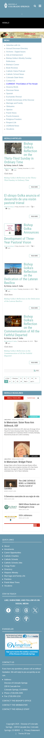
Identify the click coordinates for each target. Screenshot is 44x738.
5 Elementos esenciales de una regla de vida (21, 496)
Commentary (34, 416)
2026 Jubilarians (25, 515)
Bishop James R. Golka (10, 168)
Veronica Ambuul (9, 206)
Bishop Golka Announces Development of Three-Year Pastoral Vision (13, 230)
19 (35, 378)
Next (25, 381)
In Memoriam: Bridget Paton (18, 461)
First (8, 378)
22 (13, 381)
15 (20, 378)
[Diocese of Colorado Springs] (17, 5)
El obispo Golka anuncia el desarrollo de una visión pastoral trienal (22, 199)
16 (24, 378)
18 (32, 378)
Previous (15, 378)
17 (28, 378)
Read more (34, 187)
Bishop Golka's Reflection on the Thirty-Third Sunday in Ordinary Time (13, 148)
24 (21, 381)
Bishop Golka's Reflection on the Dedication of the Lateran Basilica (13, 269)
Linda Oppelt (7, 419)
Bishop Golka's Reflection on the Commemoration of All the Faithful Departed (13, 321)
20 (6, 381)
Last (31, 381)
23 (17, 381)
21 (10, 381)
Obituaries (34, 456)
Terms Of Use (24, 733)
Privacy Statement (32, 730)
